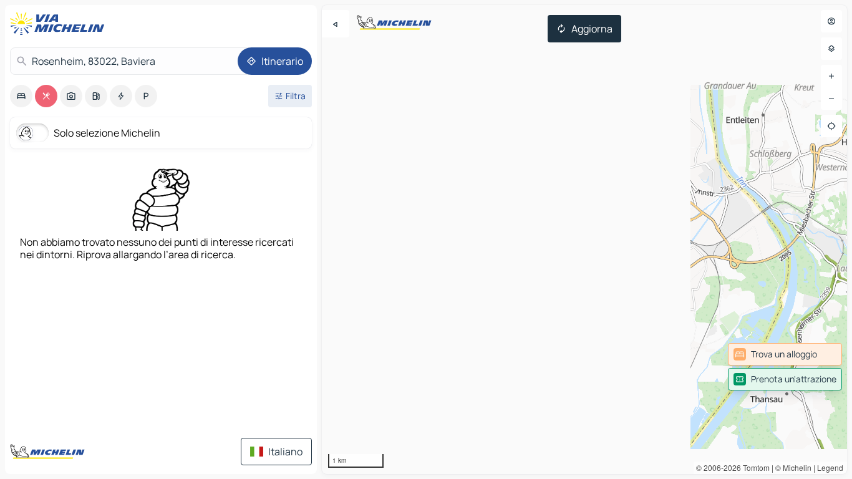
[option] (21, 96)
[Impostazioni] (831, 48)
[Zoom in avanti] (831, 76)
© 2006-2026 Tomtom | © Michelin (753, 467)
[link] (785, 354)
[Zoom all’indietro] (831, 98)
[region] (584, 239)
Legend (830, 467)
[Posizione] (831, 126)
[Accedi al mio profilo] (831, 21)
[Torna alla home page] (60, 23)
